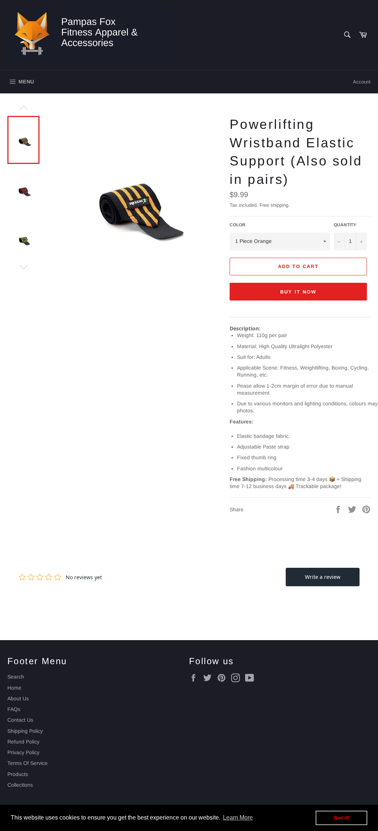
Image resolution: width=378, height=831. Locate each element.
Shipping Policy (25, 731)
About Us (18, 698)
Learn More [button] (238, 817)
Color (237, 224)
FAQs (13, 709)
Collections (20, 785)
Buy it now (298, 292)
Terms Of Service (27, 763)
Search (15, 677)
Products (17, 774)
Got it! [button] (342, 818)
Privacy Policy (23, 752)
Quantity (345, 224)
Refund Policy (23, 742)
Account (362, 82)
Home (14, 688)
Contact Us (20, 720)
